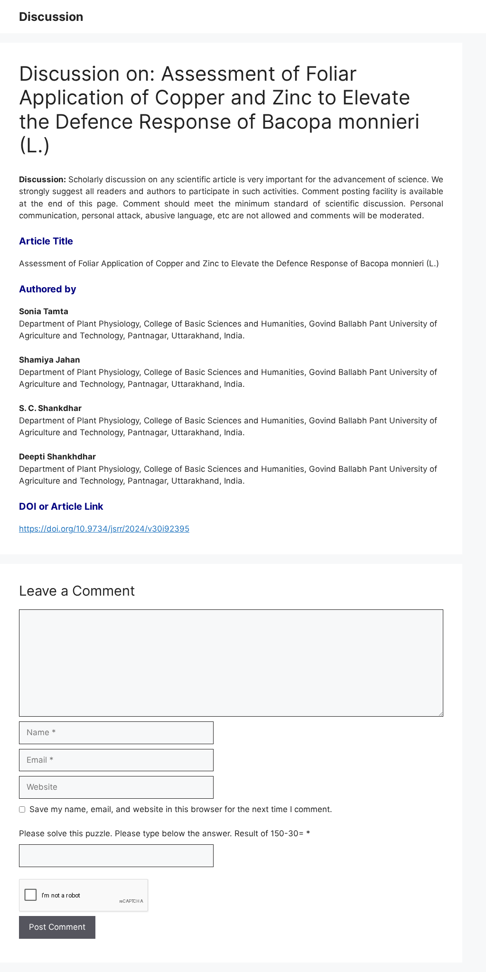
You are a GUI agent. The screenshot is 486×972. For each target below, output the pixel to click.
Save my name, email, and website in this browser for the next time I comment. (180, 809)
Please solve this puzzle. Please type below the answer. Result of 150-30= (164, 833)
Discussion (51, 16)
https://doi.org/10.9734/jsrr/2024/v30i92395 (104, 528)
